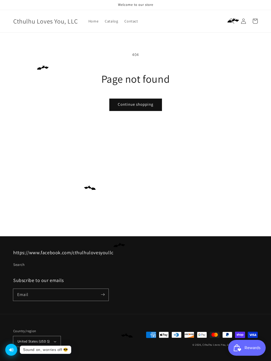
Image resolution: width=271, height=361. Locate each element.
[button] (232, 21)
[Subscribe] (103, 294)
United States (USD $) (33, 341)
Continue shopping (135, 104)
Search (19, 264)
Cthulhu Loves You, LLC (217, 344)
